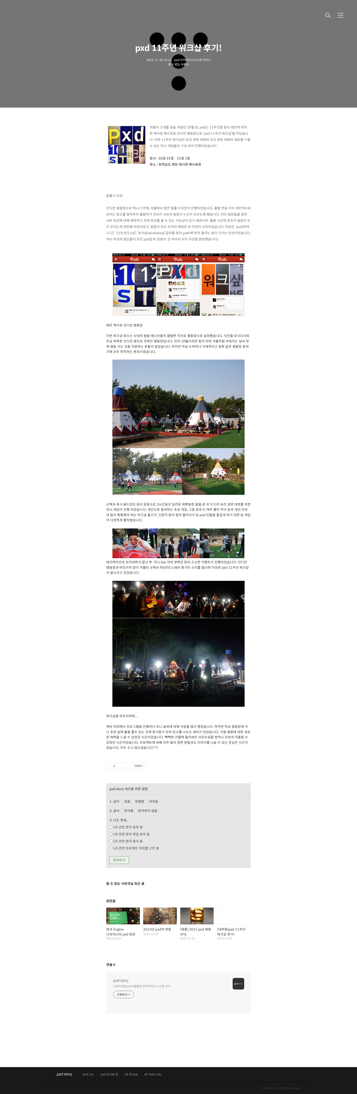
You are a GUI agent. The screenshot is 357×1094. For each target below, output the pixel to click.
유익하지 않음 (147, 810)
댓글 (110, 964)
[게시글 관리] (124, 766)
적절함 (146, 801)
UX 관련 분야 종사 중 (128, 841)
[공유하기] (118, 766)
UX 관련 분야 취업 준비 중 (131, 834)
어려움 (153, 801)
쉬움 (140, 801)
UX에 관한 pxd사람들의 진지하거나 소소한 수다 (141, 986)
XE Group (131, 1074)
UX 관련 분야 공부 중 (128, 827)
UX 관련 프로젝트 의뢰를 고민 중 (136, 848)
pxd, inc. (88, 1074)
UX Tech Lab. (153, 1074)
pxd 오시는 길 (109, 1074)
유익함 (140, 810)
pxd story (121, 980)
